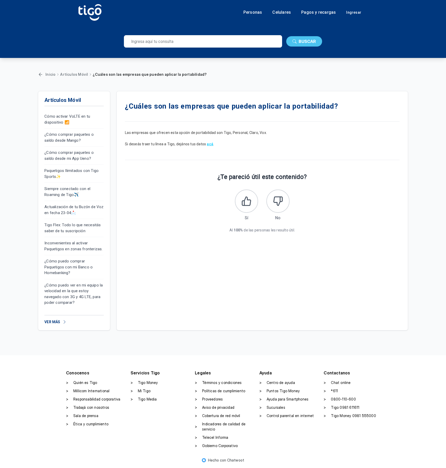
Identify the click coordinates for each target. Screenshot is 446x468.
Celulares (281, 12)
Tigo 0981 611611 (341, 407)
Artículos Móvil (74, 74)
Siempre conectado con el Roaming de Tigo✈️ (67, 191)
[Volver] (40, 74)
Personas (252, 12)
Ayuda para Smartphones (283, 399)
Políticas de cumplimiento (220, 391)
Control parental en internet (286, 415)
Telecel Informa (211, 437)
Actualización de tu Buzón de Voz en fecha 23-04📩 (73, 210)
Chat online (337, 382)
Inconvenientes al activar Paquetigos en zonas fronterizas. (73, 246)
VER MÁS (52, 322)
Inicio (50, 74)
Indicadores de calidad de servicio (220, 426)
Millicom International (87, 391)
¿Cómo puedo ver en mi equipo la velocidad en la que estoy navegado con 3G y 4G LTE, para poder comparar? (73, 294)
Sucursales (272, 407)
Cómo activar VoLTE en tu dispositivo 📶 (67, 119)
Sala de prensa (82, 415)
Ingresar (353, 12)
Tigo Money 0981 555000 (350, 415)
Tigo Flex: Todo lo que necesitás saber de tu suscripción (72, 228)
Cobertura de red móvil (217, 415)
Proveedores (209, 399)
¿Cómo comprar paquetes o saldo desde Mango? (69, 137)
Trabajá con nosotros (87, 407)
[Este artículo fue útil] (246, 201)
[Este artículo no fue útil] (278, 201)
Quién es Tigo (81, 382)
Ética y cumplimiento (87, 424)
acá (210, 144)
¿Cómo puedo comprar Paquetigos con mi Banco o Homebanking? (68, 267)
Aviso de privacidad (214, 407)
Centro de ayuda (277, 382)
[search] (203, 41)
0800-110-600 (340, 399)
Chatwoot (235, 460)
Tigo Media (144, 399)
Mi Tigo (140, 391)
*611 (331, 391)
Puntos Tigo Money (279, 391)
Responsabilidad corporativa (93, 399)
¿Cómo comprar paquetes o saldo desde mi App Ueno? (69, 155)
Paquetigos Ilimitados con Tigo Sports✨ (71, 173)
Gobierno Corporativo (216, 445)
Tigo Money (144, 382)
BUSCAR (307, 41)
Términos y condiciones (218, 382)
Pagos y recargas (318, 12)
